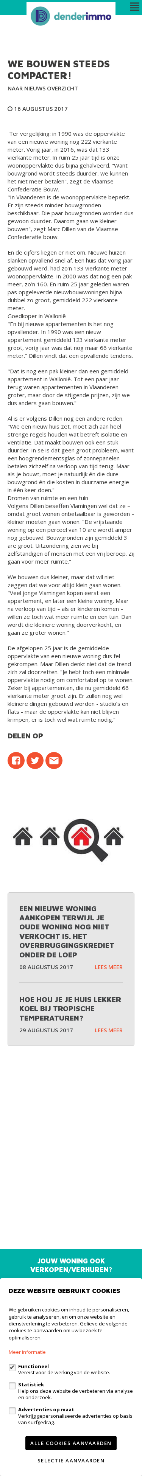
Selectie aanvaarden (71, 1460)
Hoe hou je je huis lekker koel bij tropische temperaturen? (70, 1008)
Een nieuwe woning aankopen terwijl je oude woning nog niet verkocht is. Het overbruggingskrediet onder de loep (66, 931)
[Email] (53, 760)
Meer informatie (27, 1352)
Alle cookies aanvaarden (71, 1443)
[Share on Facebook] (16, 760)
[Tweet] (35, 760)
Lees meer (109, 967)
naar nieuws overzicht (43, 88)
